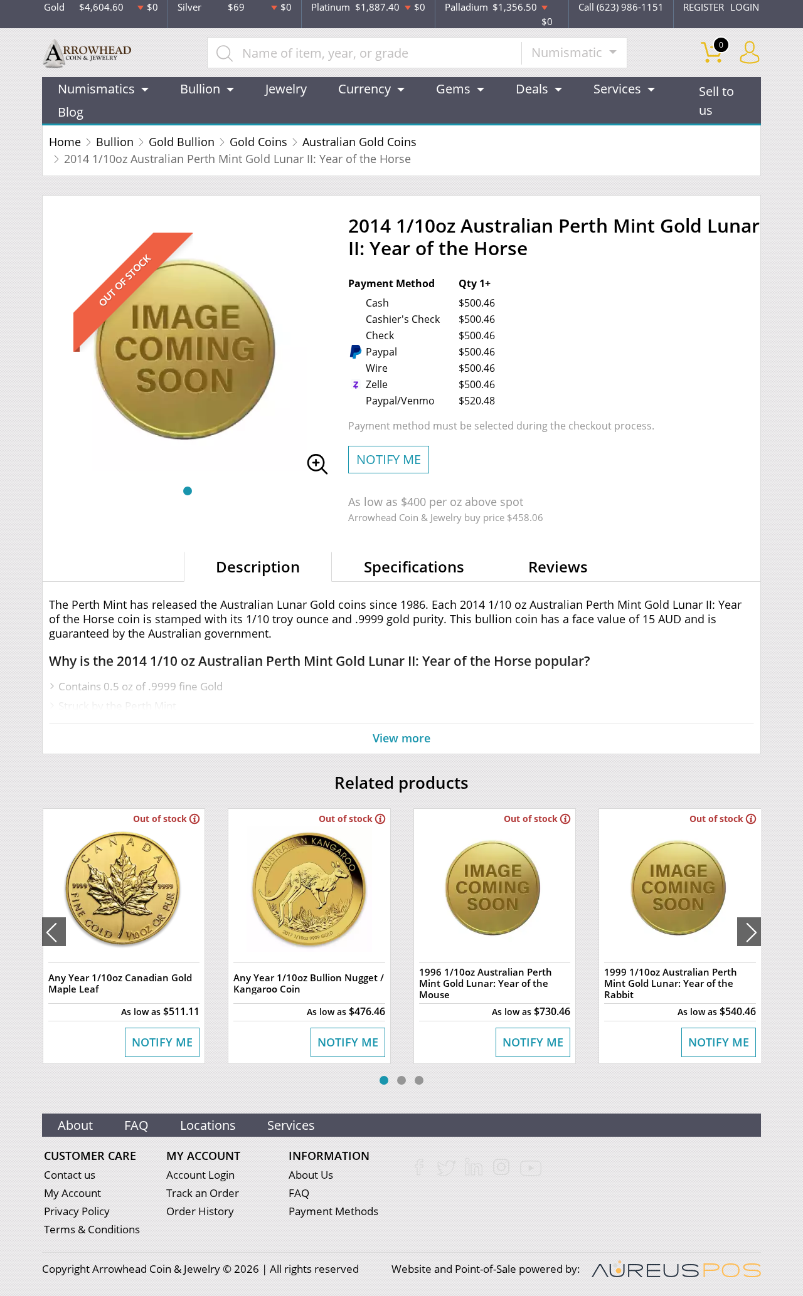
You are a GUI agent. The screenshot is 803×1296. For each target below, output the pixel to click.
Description (258, 566)
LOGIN (744, 7)
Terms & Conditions (92, 1229)
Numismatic (568, 52)
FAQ (136, 1125)
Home (65, 141)
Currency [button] (364, 88)
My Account (72, 1193)
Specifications (414, 566)
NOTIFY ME (388, 459)
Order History (200, 1211)
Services (291, 1125)
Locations (208, 1125)
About (75, 1125)
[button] (187, 491)
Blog (70, 111)
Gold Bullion (182, 141)
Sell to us (716, 101)
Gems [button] (453, 88)
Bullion (115, 141)
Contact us (69, 1174)
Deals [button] (532, 88)
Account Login (200, 1174)
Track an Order (202, 1193)
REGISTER (703, 7)
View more (401, 737)
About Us (311, 1174)
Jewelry (286, 88)
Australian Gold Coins (359, 141)
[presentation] (54, 931)
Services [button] (617, 88)
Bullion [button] (200, 88)
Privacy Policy (77, 1211)
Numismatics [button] (96, 88)
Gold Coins (258, 141)
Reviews (558, 566)
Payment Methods (333, 1211)
